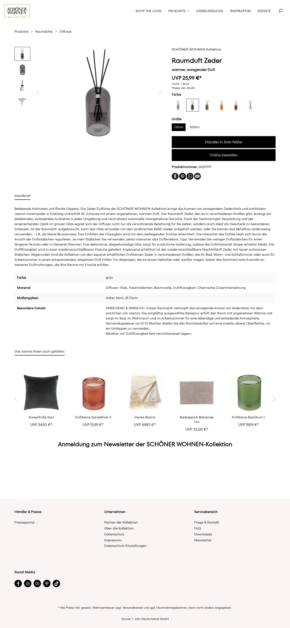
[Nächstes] (160, 93)
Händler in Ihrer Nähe (223, 142)
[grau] (192, 105)
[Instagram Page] (27, 583)
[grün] (207, 105)
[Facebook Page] (18, 583)
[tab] (22, 196)
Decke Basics (144, 417)
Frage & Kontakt (206, 522)
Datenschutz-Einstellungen (125, 545)
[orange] (221, 105)
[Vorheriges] (38, 93)
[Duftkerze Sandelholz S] (93, 393)
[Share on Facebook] (175, 176)
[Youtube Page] (37, 583)
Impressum (113, 540)
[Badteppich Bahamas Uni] (197, 393)
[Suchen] (280, 11)
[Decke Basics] (145, 393)
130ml (178, 127)
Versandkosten (132, 607)
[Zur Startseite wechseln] (17, 11)
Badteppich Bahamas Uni (197, 419)
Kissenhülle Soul (41, 417)
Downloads (203, 534)
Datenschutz (114, 534)
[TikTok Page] (56, 583)
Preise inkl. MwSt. (183, 88)
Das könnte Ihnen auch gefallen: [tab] (39, 351)
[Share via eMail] (197, 176)
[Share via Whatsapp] (190, 176)
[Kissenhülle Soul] (41, 393)
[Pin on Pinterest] (182, 176)
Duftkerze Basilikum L (248, 417)
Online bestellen (224, 155)
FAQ (197, 528)
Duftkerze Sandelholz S (93, 417)
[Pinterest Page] (47, 583)
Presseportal (24, 522)
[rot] (235, 105)
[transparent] (250, 105)
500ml (195, 127)
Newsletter (203, 540)
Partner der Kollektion (121, 522)
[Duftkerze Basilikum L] (248, 393)
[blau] (178, 105)
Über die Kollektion (119, 528)
